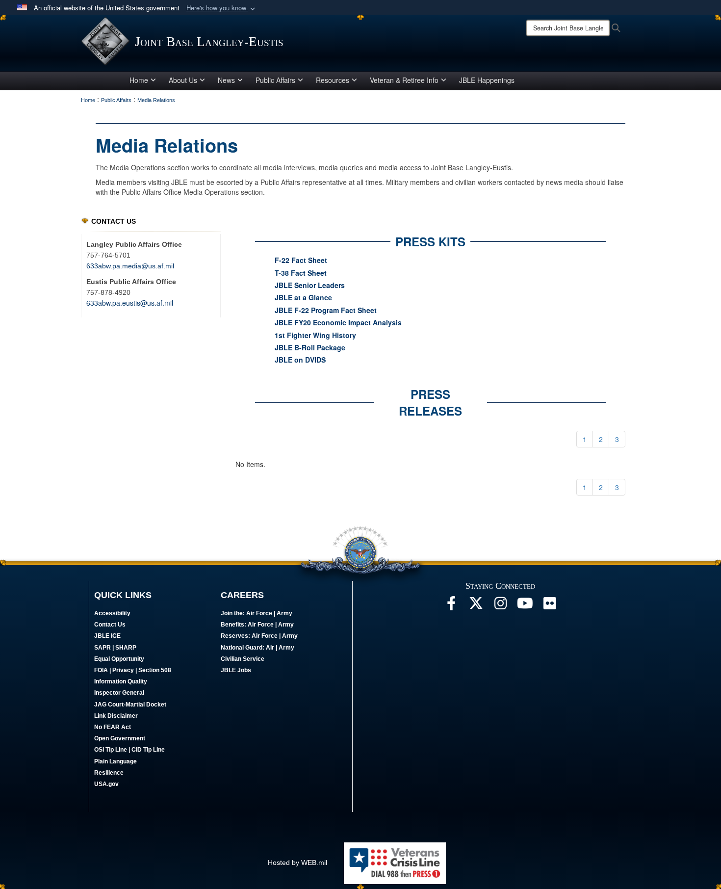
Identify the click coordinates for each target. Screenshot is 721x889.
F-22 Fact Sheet (301, 260)
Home (138, 80)
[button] (221, 8)
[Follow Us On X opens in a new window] (476, 606)
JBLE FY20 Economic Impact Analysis (338, 322)
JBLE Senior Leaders (310, 285)
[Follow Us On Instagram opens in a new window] (500, 606)
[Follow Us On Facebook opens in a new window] (451, 606)
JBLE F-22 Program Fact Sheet (326, 310)
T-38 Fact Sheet (301, 273)
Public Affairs (275, 80)
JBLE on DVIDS (300, 360)
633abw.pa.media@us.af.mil (130, 266)
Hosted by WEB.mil (297, 862)
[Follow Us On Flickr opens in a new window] (549, 606)
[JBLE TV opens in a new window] (525, 606)
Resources (332, 80)
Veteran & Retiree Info (404, 80)
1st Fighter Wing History (315, 335)
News (226, 80)
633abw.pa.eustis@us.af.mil (129, 303)
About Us (183, 80)
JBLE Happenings (487, 80)
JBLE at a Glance (303, 297)
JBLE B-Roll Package (310, 347)
